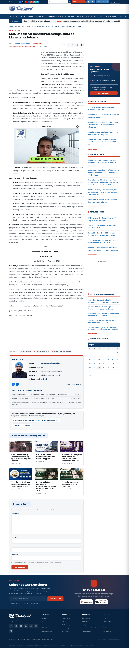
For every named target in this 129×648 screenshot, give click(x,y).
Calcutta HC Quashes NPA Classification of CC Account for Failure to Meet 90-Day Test (64, 21)
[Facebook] (20, 2)
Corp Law (122, 16)
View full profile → (74, 384)
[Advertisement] (24, 70)
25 (94, 367)
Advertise (106, 625)
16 (117, 360)
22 (113, 364)
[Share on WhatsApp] (77, 45)
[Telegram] (37, 2)
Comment (15, 513)
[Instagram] (31, 2)
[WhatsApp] (34, 2)
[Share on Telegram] (82, 45)
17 (90, 364)
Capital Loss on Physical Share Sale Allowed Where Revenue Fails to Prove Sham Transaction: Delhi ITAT (103, 182)
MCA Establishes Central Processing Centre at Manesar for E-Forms (41, 35)
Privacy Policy (102, 640)
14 (108, 360)
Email (13, 546)
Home (12, 16)
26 (99, 367)
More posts (92, 149)
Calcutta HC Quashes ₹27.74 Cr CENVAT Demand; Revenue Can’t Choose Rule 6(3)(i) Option (104, 172)
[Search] (69, 1)
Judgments (86, 625)
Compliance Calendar (89, 628)
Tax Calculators (87, 631)
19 (99, 364)
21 (108, 364)
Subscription (79, 2)
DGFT (95, 16)
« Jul (89, 375)
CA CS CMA (86, 16)
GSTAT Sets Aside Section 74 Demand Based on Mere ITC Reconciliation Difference (103, 124)
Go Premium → (103, 93)
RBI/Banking (66, 625)
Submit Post (103, 2)
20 (104, 364)
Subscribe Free (55, 599)
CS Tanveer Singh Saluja (20, 44)
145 (46, 379)
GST (78, 16)
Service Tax (40, 16)
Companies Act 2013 (42, 351)
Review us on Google (22, 426)
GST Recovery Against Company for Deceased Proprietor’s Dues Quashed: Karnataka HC (103, 192)
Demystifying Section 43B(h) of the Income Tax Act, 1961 (33, 398)
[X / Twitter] (23, 2)
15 (113, 360)
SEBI (106, 16)
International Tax (47, 631)
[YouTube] (26, 2)
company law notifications (62, 351)
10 (90, 360)
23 (117, 364)
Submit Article (107, 622)
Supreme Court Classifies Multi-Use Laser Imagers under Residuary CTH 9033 (102, 141)
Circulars (85, 622)
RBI (101, 16)
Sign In (115, 2)
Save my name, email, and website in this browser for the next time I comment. (38, 563)
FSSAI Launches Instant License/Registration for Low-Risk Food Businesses (39, 394)
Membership (107, 631)
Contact (105, 628)
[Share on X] (68, 45)
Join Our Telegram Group (49, 420)
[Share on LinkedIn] (73, 45)
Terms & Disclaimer (114, 640)
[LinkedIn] (29, 2)
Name (14, 537)
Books (92, 2)
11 (94, 360)
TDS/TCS (44, 628)
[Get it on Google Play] (86, 601)
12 (99, 360)
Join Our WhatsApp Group (24, 420)
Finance (113, 16)
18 (94, 364)
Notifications (30, 26)
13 (103, 360)
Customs (70, 16)
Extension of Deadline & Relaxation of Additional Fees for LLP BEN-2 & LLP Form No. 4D (38, 403)
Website (14, 554)
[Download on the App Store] (101, 601)
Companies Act (26, 351)
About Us (106, 619)
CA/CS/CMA (66, 631)
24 (90, 367)
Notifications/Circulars (27, 46)
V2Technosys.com (47, 640)
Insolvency (65, 628)
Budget (30, 16)
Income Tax (20, 16)
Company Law (52, 16)
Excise (62, 16)
